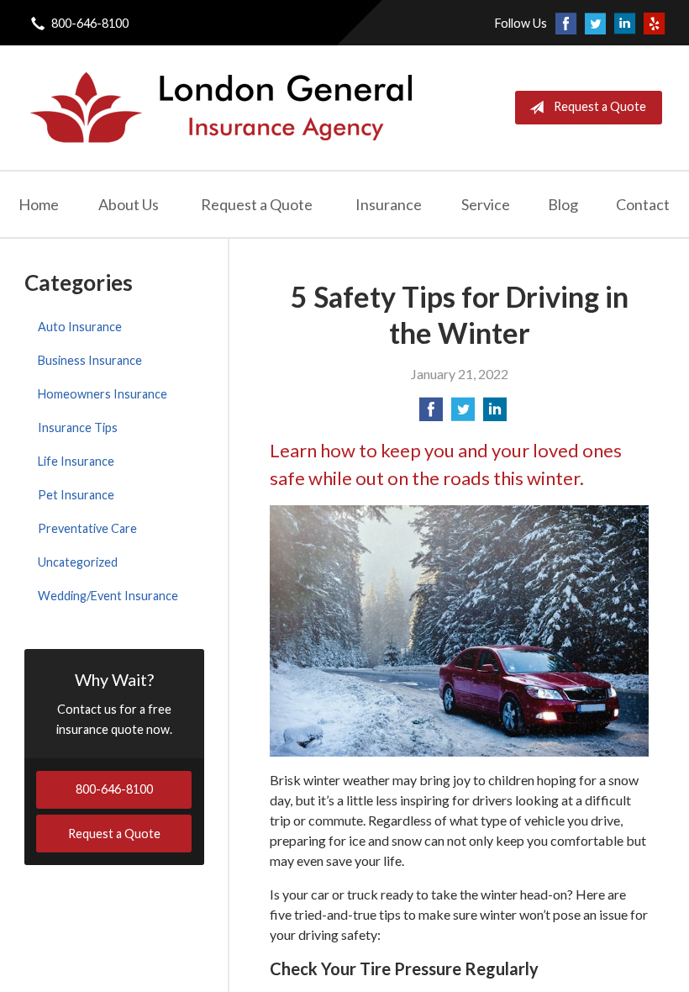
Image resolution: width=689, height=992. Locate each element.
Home (38, 204)
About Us (128, 204)
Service (485, 204)
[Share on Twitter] (463, 414)
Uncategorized (78, 562)
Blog (563, 204)
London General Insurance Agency (219, 107)
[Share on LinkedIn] (495, 414)
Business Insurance (90, 360)
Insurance (388, 204)
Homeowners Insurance (102, 394)
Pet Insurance (76, 495)
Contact (643, 204)
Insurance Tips (78, 427)
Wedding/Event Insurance (108, 595)
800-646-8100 (90, 23)
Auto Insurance (80, 326)
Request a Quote (600, 106)
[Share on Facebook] (431, 414)
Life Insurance (76, 461)
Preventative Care (87, 528)
